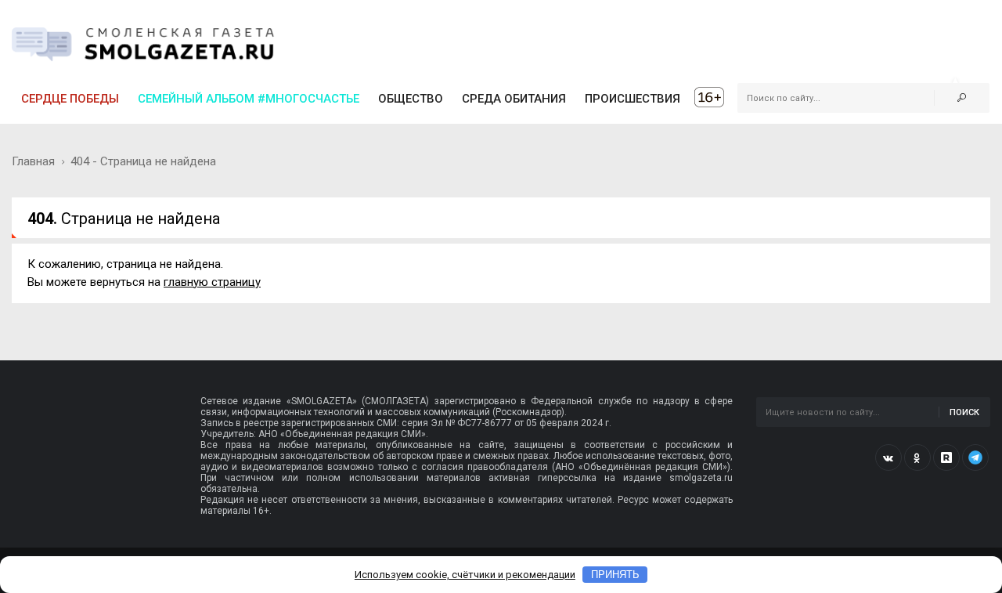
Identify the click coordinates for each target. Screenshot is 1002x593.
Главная (33, 161)
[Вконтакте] (888, 457)
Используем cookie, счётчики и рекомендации (465, 574)
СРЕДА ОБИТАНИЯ (514, 99)
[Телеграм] (975, 457)
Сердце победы (70, 99)
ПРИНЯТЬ (615, 574)
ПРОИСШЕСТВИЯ (632, 99)
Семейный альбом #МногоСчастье (248, 99)
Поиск (964, 412)
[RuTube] (946, 457)
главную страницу (212, 282)
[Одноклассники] (917, 457)
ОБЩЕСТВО (410, 99)
